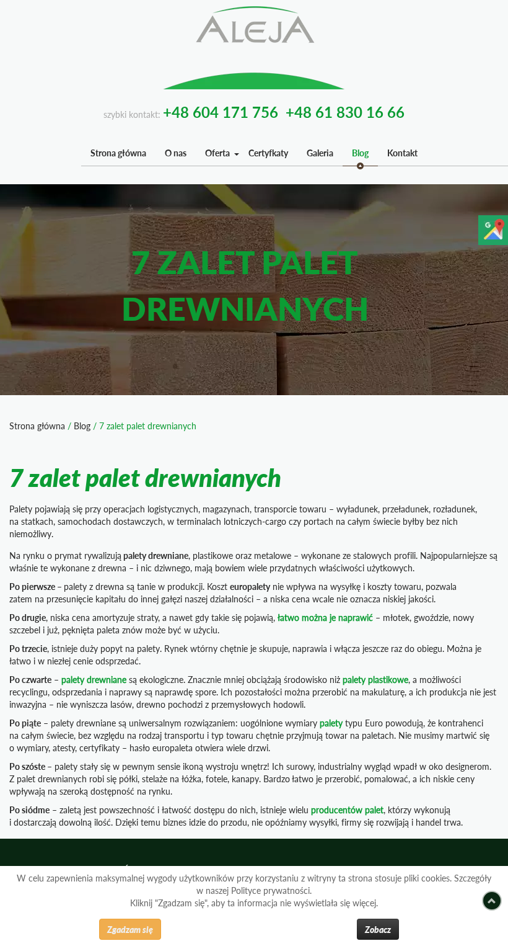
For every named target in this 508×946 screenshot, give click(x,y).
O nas (175, 153)
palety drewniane (93, 679)
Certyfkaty (268, 153)
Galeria (320, 153)
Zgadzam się (130, 929)
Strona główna (118, 153)
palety (331, 723)
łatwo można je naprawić (325, 617)
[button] (236, 153)
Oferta (217, 153)
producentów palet (347, 810)
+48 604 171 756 (220, 112)
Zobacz (378, 929)
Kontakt (402, 153)
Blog (360, 153)
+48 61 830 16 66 (345, 112)
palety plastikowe (375, 679)
